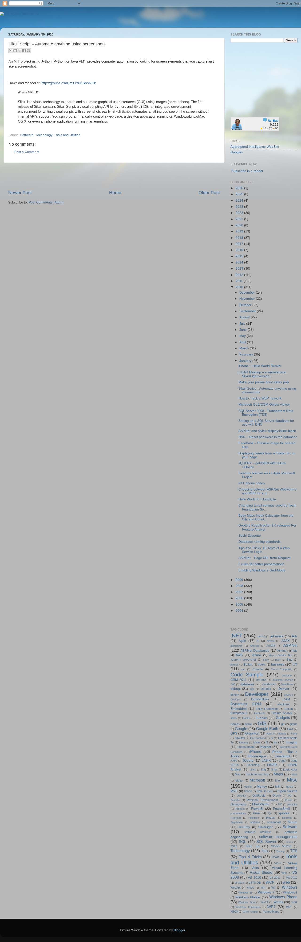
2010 (240, 287)
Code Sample (246, 675)
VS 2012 (291, 877)
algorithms (236, 645)
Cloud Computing (281, 669)
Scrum (292, 822)
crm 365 (261, 680)
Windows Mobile (247, 897)
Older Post (209, 192)
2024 (240, 200)
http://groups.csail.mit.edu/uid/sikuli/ (68, 83)
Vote (284, 872)
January (245, 361)
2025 (240, 194)
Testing (280, 851)
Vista (255, 868)
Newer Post (20, 192)
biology (234, 664)
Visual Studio (261, 872)
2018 (240, 237)
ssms (289, 842)
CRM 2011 (238, 680)
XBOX (234, 911)
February (246, 354)
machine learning (257, 774)
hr (272, 738)
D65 (232, 684)
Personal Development (262, 800)
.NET (236, 636)
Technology (43, 135)
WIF (263, 887)
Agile (242, 641)
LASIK (266, 760)
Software (26, 135)
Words (278, 902)
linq (263, 769)
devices (288, 695)
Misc (292, 780)
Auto (294, 650)
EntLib (289, 708)
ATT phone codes (251, 483)
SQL (242, 841)
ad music (277, 636)
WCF (270, 882)
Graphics (252, 733)
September (248, 311)
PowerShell (281, 808)
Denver (283, 689)
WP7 (271, 907)
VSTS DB (255, 882)
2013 (240, 268)
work (294, 902)
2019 (240, 231)
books (262, 664)
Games (235, 724)
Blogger (179, 930)
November (247, 298)
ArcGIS (270, 645)
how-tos (240, 738)
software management (278, 836)
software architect (257, 832)
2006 (240, 598)
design (234, 695)
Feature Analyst (282, 713)
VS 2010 (254, 877)
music (289, 786)
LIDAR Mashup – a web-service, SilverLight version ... (262, 374)
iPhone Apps (257, 756)
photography (238, 804)
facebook (259, 713)
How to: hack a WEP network (259, 398)
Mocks (248, 786)
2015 (240, 256)
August (245, 317)
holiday (282, 733)
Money (262, 786)
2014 (240, 262)
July (242, 323)
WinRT (264, 902)
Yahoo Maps (271, 911)
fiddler (233, 718)
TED (264, 851)
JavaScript (282, 756)
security (244, 827)
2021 (240, 219)
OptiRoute (259, 795)
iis (275, 742)
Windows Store (247, 902)
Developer (256, 694)
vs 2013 (239, 882)
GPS (233, 733)
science (255, 822)
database (247, 684)
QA (270, 813)
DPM (287, 699)
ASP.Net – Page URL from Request (264, 558)
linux (274, 769)
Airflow (270, 640)
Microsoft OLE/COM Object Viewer (264, 404)
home (294, 733)
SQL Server (266, 841)
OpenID (241, 795)
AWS (239, 655)
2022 (240, 213)
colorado (287, 675)
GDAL (249, 724)
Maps (278, 774)
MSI (277, 786)
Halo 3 (270, 733)
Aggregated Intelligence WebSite (254, 146)
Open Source (288, 791)
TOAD (275, 857)
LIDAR (272, 765)
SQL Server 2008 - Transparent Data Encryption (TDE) (265, 412)
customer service (283, 680)
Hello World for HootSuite (257, 499)
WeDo (250, 887)
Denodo (266, 689)
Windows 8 (290, 892)
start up (252, 846)
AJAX (285, 641)
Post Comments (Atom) (46, 202)
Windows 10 (245, 892)
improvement (246, 747)
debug (235, 689)
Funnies (262, 718)
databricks (269, 684)
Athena (281, 650)
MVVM (248, 791)
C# (295, 664)
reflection (254, 817)
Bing (290, 659)
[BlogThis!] (15, 50)
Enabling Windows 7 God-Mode (261, 570)
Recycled (235, 817)
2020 (240, 225)
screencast (274, 822)
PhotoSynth (260, 804)
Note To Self (264, 791)
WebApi (235, 887)
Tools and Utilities (67, 135)
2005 (240, 604)
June (243, 329)
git (282, 724)
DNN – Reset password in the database (267, 437)
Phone (288, 800)
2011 (240, 281)
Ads (294, 636)
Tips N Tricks (250, 857)
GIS (262, 723)
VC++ (277, 863)
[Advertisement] (114, 176)
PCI (290, 795)
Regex (270, 817)
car (243, 669)
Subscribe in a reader (247, 171)
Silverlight (265, 827)
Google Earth (267, 728)
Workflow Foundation (248, 907)
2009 (240, 580)
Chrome (258, 669)
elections (283, 704)
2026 (240, 188)
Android (254, 645)
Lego (282, 760)
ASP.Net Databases (254, 650)
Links (253, 769)
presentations (238, 813)
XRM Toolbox (250, 911)
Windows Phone (283, 897)
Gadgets (283, 717)
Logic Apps (290, 769)
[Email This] (10, 50)
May (243, 336)
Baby (266, 659)
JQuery (247, 760)
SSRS (233, 846)
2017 (240, 244)
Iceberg (243, 742)
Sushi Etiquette (249, 535)
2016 (240, 250)
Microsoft (257, 780)
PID (280, 804)
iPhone (255, 751)
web (286, 882)
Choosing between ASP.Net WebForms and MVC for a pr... (267, 491)
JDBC (233, 760)
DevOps (235, 699)
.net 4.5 (261, 636)
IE (267, 742)
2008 (240, 586)
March (244, 348)
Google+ (236, 152)
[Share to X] (19, 50)
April (243, 342)
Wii (273, 887)
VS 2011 (275, 877)
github (293, 724)
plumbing (292, 804)
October (245, 305)
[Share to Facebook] (24, 50)
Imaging (291, 742)
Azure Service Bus (281, 655)
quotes (284, 813)
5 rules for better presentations (261, 564)
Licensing (253, 765)
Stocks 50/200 (281, 846)
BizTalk (248, 664)
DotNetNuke (260, 699)
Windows (289, 887)
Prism (257, 813)
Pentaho (235, 800)
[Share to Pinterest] (28, 50)
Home (115, 192)
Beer (278, 659)
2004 (240, 610)
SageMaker (237, 822)
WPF (289, 907)
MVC (234, 791)
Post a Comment (26, 152)
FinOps (246, 718)
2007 (240, 592)
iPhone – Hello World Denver (259, 366)
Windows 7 (266, 892)
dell (252, 688)
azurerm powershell (243, 659)
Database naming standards (259, 541)
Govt (290, 729)
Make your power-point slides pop (263, 382)
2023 (240, 206)
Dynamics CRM (245, 704)
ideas (256, 742)
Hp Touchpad (258, 738)
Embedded (238, 708)
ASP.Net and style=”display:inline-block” (267, 431)
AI (258, 641)
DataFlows (287, 684)
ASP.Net (290, 645)
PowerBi (257, 808)
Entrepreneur (238, 713)
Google (241, 728)
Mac (237, 774)
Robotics (287, 817)
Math (294, 774)
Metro (239, 780)
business (277, 664)
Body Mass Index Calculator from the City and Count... (265, 517)
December (247, 292)
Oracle (277, 795)
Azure (256, 655)
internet (265, 747)
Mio (277, 780)
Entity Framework (267, 708)
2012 (240, 275)
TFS (293, 851)
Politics (240, 808)
